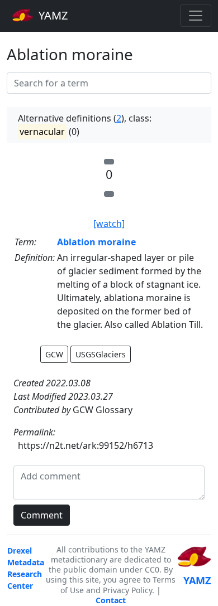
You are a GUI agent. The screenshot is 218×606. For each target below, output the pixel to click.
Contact (111, 600)
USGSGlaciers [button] (100, 354)
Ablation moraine (96, 242)
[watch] (109, 223)
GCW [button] (54, 354)
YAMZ (52, 15)
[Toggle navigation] (195, 15)
